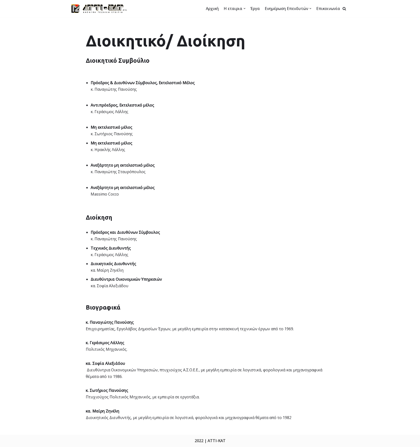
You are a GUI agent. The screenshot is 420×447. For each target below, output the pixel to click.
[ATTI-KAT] (99, 8)
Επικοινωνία (328, 8)
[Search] (344, 8)
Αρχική (212, 8)
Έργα (255, 8)
